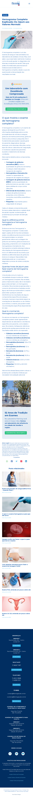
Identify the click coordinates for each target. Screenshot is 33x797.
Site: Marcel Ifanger (16, 794)
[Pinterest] (21, 461)
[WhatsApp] (7, 461)
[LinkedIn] (26, 461)
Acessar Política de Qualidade (16, 780)
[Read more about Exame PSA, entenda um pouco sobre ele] (16, 580)
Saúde (5, 15)
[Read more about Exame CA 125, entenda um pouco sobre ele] (16, 604)
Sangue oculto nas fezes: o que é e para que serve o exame (16, 540)
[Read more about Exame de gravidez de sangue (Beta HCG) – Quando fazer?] (16, 479)
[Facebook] (11, 461)
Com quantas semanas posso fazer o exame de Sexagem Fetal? (15, 565)
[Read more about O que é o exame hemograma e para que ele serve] (16, 504)
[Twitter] (16, 461)
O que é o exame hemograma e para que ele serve (16, 514)
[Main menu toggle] (29, 3)
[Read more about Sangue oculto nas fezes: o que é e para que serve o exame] (16, 529)
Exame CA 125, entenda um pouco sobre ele (16, 614)
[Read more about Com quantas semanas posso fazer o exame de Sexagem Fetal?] (16, 555)
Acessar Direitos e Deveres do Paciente (16, 777)
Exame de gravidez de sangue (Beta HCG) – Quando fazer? (16, 489)
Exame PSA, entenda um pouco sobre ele (16, 590)
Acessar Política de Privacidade (16, 774)
